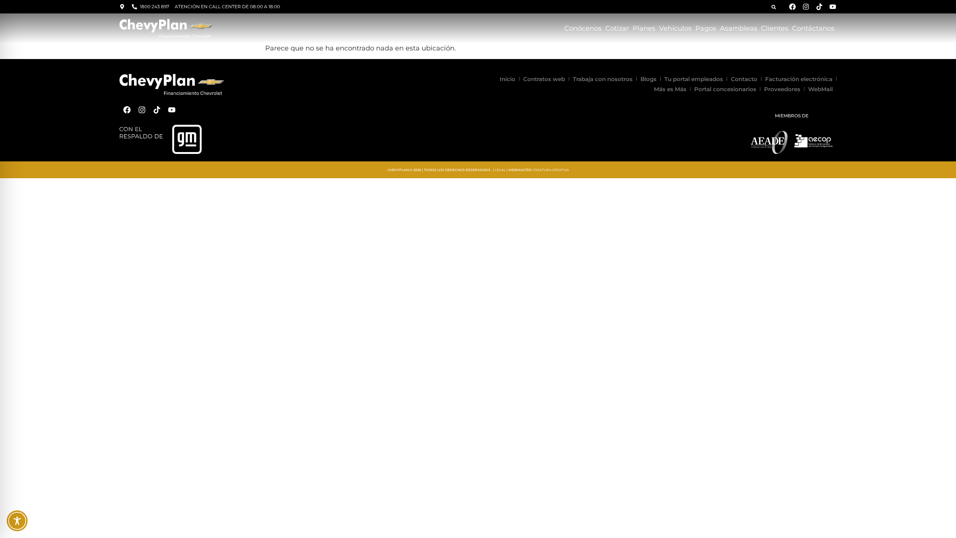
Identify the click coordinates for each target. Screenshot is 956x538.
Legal (500, 170)
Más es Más (670, 89)
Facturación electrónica (798, 79)
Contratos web (544, 79)
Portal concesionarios (725, 89)
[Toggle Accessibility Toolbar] (17, 521)
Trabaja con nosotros (603, 79)
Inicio (507, 79)
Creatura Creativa (551, 170)
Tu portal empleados (693, 79)
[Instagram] (806, 6)
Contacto (744, 79)
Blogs (648, 79)
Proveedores (782, 89)
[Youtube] (832, 6)
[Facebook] (792, 6)
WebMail (820, 89)
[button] (773, 7)
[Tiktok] (819, 6)
